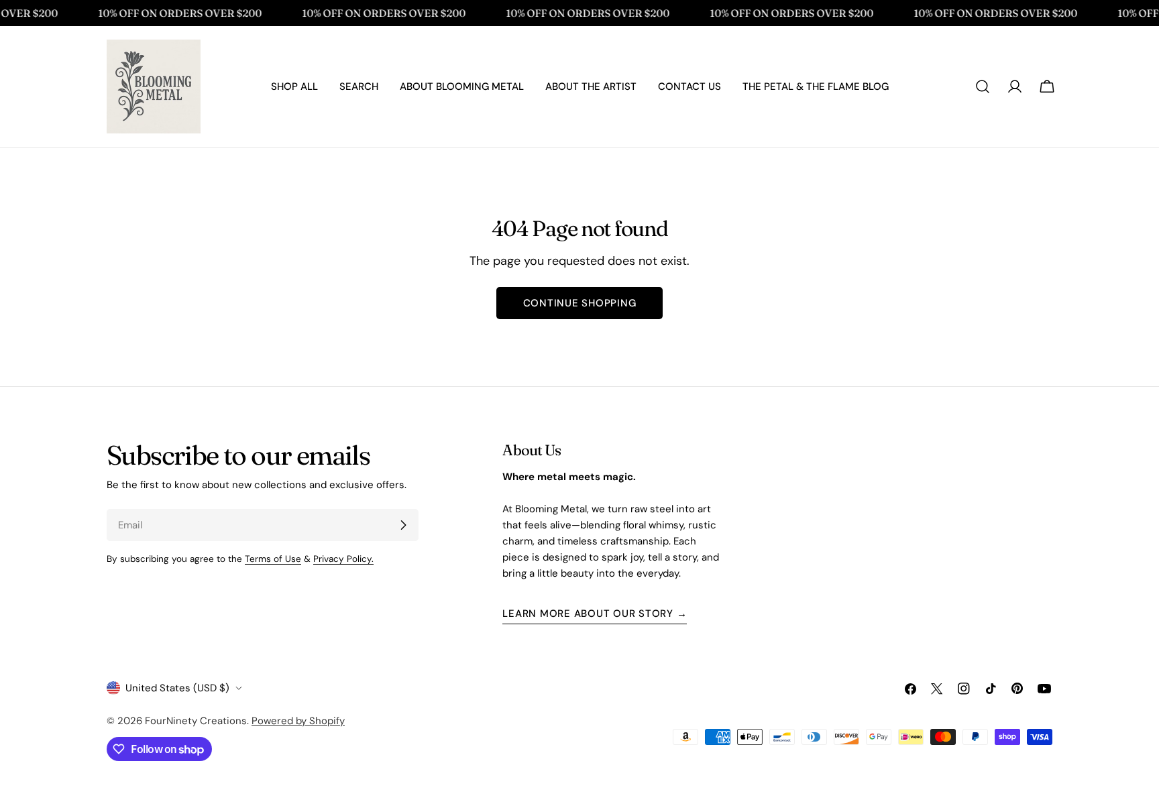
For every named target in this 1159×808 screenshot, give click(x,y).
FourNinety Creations (196, 721)
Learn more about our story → (594, 613)
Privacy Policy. (343, 559)
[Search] (982, 86)
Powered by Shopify (298, 721)
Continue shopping (580, 303)
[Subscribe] (403, 525)
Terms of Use (273, 559)
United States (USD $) (177, 688)
